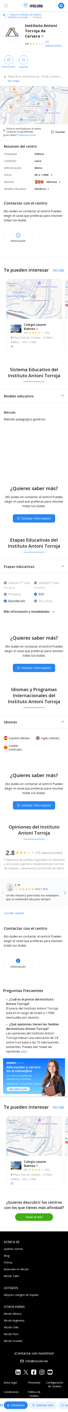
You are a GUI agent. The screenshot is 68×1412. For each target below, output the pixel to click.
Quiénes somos (13, 1249)
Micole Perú (11, 1334)
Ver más (58, 270)
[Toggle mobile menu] (6, 5)
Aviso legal (10, 1382)
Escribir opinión (14, 913)
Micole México (13, 1313)
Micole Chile (11, 1327)
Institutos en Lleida (18, 17)
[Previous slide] (3, 893)
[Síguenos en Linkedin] (18, 1372)
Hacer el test (34, 1217)
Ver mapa (13, 81)
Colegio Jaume (35, 326)
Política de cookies (34, 1393)
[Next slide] (65, 893)
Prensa (8, 1262)
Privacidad (34, 1382)
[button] (34, 396)
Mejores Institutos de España (25, 15)
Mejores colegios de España (21, 1295)
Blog (6, 1255)
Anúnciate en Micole (16, 1269)
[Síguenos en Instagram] (41, 1372)
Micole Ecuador (13, 1341)
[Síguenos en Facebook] (33, 1372)
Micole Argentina (14, 1320)
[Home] (4, 14)
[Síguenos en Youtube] (50, 1372)
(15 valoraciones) (53, 43)
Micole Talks (11, 1276)
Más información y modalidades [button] (27, 611)
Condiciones (11, 1392)
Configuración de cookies (54, 1384)
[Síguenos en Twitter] (26, 1372)
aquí (24, 1051)
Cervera (37, 17)
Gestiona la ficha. (27, 135)
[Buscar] (61, 6)
